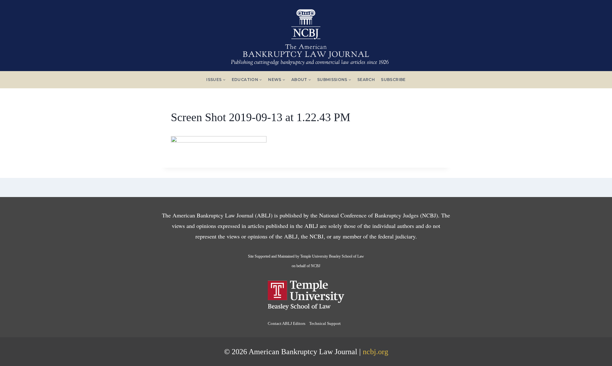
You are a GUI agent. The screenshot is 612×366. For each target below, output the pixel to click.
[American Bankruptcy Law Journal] (306, 34)
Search (366, 79)
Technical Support (325, 323)
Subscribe (393, 79)
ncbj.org (375, 352)
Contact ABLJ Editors (286, 323)
